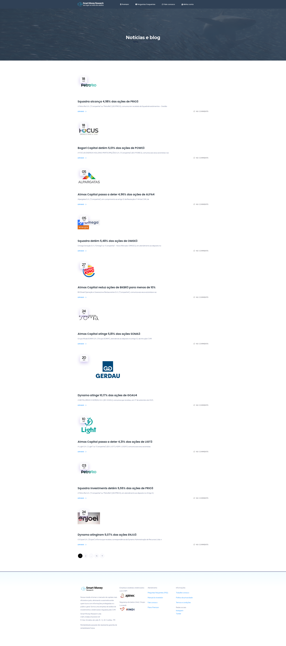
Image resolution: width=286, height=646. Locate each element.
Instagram (179, 610)
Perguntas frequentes (146, 4)
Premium (125, 4)
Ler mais (81, 111)
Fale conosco (169, 4)
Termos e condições (183, 602)
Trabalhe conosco (182, 593)
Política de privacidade (184, 598)
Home (135, 42)
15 (96, 556)
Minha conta (188, 4)
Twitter (178, 614)
